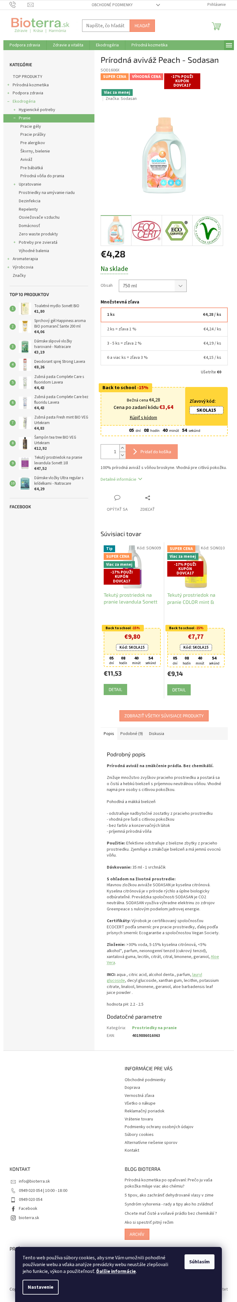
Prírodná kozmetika (28, 85)
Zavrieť (158, 498)
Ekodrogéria (21, 101)
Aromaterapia (22, 259)
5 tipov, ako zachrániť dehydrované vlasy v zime (167, 1195)
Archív (134, 1234)
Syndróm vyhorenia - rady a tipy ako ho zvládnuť (167, 1204)
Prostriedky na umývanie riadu (44, 193)
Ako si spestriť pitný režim (147, 1223)
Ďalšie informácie (114, 1271)
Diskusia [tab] (154, 734)
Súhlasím (197, 1261)
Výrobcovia (20, 267)
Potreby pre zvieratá (35, 242)
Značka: (119, 99)
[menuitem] (22, 45)
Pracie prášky (30, 134)
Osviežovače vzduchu (36, 217)
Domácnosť (27, 226)
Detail (113, 689)
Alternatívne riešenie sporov (149, 1143)
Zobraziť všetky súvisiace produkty (162, 715)
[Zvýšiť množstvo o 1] (120, 448)
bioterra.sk (26, 1218)
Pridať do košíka (153, 451)
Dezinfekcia (27, 201)
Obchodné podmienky (110, 5)
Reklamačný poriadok (142, 1111)
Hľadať (140, 25)
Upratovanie (27, 184)
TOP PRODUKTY (25, 77)
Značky (16, 276)
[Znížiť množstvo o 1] (120, 455)
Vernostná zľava (137, 1096)
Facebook (25, 1208)
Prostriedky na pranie (152, 1028)
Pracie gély (28, 126)
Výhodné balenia (31, 251)
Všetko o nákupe (138, 1103)
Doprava (130, 1088)
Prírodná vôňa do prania (40, 176)
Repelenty (25, 209)
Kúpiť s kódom (141, 418)
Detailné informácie (116, 479)
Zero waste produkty (36, 234)
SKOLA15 (204, 410)
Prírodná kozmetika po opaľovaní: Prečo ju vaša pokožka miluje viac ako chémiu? (166, 1183)
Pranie (22, 118)
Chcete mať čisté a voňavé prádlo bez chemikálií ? (169, 1214)
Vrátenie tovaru (137, 1119)
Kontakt (130, 1150)
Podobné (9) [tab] (129, 734)
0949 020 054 (28, 1200)
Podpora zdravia (25, 93)
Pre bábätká (29, 168)
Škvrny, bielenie (33, 151)
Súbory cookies (137, 1135)
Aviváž (24, 160)
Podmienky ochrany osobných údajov (157, 1127)
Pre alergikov (30, 143)
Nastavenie (38, 1287)
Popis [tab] (106, 734)
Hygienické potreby (34, 110)
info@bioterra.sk (32, 1181)
